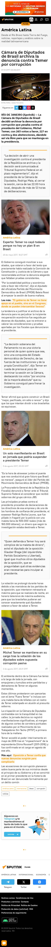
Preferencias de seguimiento (13, 913)
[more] (46, 254)
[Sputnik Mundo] (8, 20)
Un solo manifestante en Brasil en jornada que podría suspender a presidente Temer (25, 456)
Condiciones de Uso (24, 898)
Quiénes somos (8, 898)
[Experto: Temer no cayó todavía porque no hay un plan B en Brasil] (25, 217)
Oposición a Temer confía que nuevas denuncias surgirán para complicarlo (23, 758)
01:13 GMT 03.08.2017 (10, 70)
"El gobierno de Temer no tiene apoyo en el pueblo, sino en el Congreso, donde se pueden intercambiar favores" (24, 303)
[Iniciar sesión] (36, 19)
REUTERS (6, 103)
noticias (5, 794)
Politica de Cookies (29, 905)
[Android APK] (9, 920)
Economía (41, 874)
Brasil (32, 789)
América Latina (11, 237)
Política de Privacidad (10, 905)
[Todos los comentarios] (4, 943)
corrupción (41, 789)
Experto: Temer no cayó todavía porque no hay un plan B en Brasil (24, 245)
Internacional (21, 789)
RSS (31, 909)
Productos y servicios (10, 901)
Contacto (25, 901)
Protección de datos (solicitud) (14, 909)
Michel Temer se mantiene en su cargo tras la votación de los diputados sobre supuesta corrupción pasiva (25, 658)
